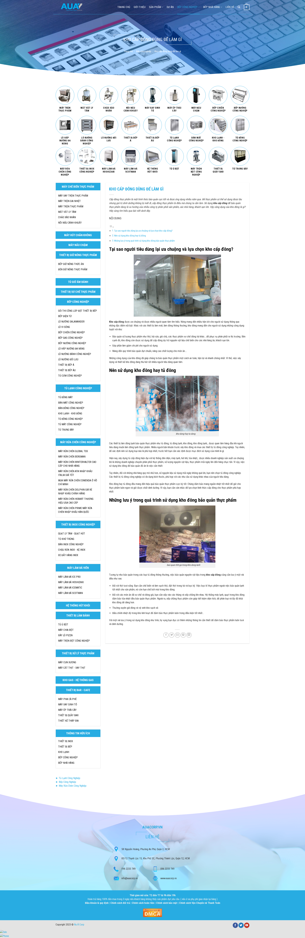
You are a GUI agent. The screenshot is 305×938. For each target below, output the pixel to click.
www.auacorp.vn (168, 878)
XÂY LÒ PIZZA (65, 635)
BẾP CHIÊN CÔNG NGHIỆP (71, 332)
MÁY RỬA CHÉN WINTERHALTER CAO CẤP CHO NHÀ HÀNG (77, 463)
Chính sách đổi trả (120, 902)
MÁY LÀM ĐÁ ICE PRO (69, 576)
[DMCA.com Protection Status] (152, 912)
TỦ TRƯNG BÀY (66, 429)
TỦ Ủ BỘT (63, 624)
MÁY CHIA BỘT (66, 629)
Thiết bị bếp (65, 746)
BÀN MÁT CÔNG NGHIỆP (70, 402)
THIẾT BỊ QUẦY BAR (68, 715)
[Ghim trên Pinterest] (183, 635)
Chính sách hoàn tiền (143, 902)
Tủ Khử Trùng (66, 538)
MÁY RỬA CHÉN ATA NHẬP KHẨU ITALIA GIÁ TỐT (75, 473)
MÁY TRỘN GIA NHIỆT (69, 201)
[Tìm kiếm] (239, 7)
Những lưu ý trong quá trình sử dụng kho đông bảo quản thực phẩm (144, 240)
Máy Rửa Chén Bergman (71, 456)
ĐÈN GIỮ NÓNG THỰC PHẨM (72, 269)
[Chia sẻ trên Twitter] (171, 635)
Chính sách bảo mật (166, 902)
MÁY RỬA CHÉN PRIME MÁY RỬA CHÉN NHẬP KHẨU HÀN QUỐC (75, 510)
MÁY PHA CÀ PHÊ (67, 699)
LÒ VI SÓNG (64, 327)
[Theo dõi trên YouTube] (246, 925)
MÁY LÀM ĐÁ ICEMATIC (70, 587)
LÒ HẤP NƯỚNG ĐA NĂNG (71, 348)
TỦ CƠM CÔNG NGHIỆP (70, 375)
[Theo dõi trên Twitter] (241, 925)
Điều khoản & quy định (97, 902)
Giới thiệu (140, 7)
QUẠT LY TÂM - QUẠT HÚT (71, 533)
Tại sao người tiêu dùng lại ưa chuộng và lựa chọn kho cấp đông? (143, 230)
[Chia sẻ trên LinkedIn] (189, 635)
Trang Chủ (123, 7)
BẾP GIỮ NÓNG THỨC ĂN (71, 264)
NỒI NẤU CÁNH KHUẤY (70, 222)
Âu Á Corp (79, 924)
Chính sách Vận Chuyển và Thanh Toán (199, 902)
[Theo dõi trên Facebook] (235, 925)
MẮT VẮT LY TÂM (67, 211)
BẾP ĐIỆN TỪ (65, 316)
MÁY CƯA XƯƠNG (67, 662)
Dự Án (170, 7)
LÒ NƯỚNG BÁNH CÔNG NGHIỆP (74, 354)
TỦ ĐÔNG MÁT (65, 397)
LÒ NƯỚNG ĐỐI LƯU (68, 359)
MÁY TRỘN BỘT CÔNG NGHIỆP (74, 640)
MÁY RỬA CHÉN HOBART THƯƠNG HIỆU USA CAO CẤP (75, 500)
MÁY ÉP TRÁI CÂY (67, 709)
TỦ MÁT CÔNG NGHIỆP (69, 424)
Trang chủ (128, 51)
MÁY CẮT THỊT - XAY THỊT (71, 667)
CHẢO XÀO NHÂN (67, 217)
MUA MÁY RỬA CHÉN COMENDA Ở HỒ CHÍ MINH (77, 482)
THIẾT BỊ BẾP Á (66, 364)
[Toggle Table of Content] (111, 226)
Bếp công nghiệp (187, 7)
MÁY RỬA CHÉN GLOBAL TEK (73, 451)
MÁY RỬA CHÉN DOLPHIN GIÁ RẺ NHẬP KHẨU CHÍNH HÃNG (75, 491)
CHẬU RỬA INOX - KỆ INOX (71, 549)
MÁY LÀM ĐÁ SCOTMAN (70, 593)
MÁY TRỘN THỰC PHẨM (70, 206)
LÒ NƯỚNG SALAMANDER (71, 321)
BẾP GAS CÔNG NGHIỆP (70, 337)
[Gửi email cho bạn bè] (177, 635)
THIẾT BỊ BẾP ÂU (67, 370)
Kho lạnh (63, 752)
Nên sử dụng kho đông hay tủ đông (130, 235)
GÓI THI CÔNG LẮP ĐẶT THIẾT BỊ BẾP (77, 310)
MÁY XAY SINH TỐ (67, 704)
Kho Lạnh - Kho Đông (70, 413)
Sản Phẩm (155, 7)
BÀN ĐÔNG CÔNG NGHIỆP (71, 408)
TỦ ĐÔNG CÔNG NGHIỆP (70, 418)
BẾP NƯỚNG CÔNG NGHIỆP (72, 343)
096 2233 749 (129, 868)
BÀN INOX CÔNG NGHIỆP (71, 544)
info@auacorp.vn (130, 878)
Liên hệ (230, 7)
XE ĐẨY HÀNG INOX (68, 555)
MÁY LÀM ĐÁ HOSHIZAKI (71, 582)
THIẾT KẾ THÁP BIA (68, 720)
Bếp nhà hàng (211, 7)
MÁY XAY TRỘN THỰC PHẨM (73, 195)
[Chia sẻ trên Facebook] (166, 635)
